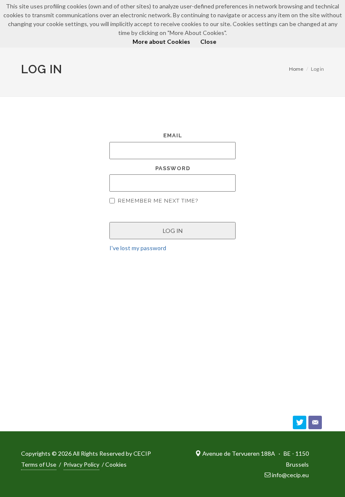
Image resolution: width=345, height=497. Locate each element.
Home (296, 69)
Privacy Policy (81, 464)
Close (208, 41)
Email (172, 135)
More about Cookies (161, 41)
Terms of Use (38, 464)
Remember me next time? (158, 201)
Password (172, 168)
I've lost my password (137, 247)
